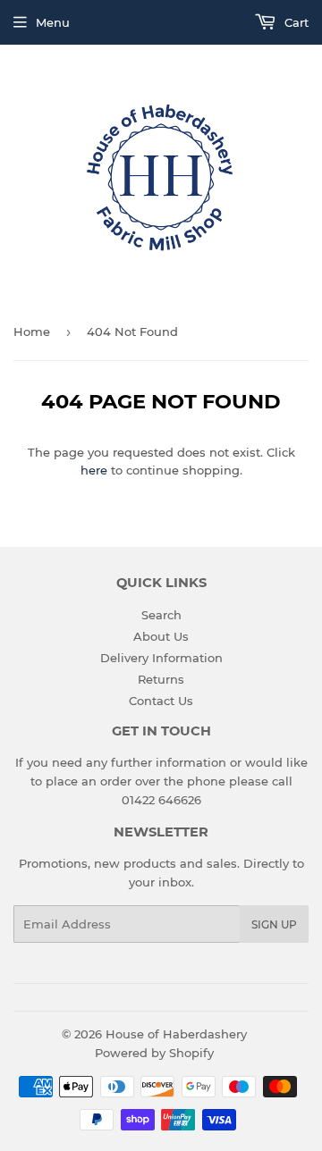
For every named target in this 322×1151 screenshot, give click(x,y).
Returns (161, 679)
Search (161, 615)
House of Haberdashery (176, 1034)
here (93, 470)
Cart (295, 22)
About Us (161, 636)
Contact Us (161, 700)
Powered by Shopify (154, 1053)
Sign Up (274, 924)
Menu (53, 22)
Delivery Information (161, 658)
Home (31, 331)
